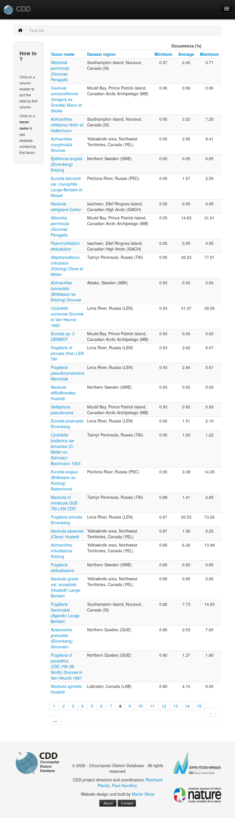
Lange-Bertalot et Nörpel (66, 186)
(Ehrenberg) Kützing (67, 164)
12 (164, 706)
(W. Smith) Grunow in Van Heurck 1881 (66, 666)
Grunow (61, 144)
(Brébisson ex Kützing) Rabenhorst (64, 480)
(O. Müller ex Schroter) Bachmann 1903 (66, 449)
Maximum (209, 54)
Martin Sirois (143, 794)
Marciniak (67, 373)
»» (55, 721)
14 (187, 706)
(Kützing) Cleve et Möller (67, 265)
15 (199, 706)
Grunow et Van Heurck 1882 (67, 316)
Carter (66, 206)
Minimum (163, 54)
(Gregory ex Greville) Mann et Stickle (66, 99)
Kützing (61, 550)
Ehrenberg (67, 423)
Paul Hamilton (124, 785)
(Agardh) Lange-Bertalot (66, 612)
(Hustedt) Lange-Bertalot (66, 587)
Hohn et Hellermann (67, 124)
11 (152, 706)
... (210, 712)
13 (175, 706)
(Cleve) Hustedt (67, 533)
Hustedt (63, 392)
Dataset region (101, 54)
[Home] (20, 30)
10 (140, 706)
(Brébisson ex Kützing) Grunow (66, 291)
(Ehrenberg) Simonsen (62, 638)
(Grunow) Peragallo (60, 70)
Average (186, 54)
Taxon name (63, 54)
